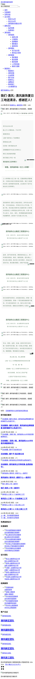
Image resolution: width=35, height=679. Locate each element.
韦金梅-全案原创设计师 (12, 579)
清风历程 (11, 73)
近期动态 (25, 411)
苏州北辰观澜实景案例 (11, 541)
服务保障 (15, 62)
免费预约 (11, 30)
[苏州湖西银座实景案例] (12, 530)
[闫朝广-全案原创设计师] (12, 568)
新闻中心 (11, 80)
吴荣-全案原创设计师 (11, 565)
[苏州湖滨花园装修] (11, 596)
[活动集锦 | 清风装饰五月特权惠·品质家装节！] (16, 460)
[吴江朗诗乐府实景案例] (12, 535)
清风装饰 (7, 32)
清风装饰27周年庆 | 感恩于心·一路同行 (16, 477)
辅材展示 (15, 44)
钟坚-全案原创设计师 (11, 574)
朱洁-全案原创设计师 (11, 561)
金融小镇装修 (8, 594)
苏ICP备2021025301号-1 (13, 664)
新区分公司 (12, 19)
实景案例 (7, 12)
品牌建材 (15, 41)
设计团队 (7, 17)
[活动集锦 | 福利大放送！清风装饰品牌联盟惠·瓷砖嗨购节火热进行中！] (17, 421)
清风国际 (11, 48)
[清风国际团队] (6, 625)
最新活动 (7, 26)
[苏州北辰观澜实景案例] (12, 539)
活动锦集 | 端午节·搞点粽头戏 (12, 454)
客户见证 (11, 77)
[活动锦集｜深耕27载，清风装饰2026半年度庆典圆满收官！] (17, 436)
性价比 (14, 411)
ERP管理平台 (12, 86)
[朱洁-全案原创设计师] (12, 559)
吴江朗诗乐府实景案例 (11, 537)
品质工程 (15, 37)
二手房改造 (15, 64)
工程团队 (15, 39)
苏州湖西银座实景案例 (11, 532)
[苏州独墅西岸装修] (11, 601)
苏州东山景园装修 (10, 607)
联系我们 (11, 84)
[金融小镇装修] (9, 592)
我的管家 (15, 57)
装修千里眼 (15, 66)
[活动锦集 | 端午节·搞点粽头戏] (11, 449)
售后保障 (15, 59)
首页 (5, 10)
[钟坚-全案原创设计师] (12, 572)
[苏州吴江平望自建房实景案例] (14, 544)
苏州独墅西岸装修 (10, 603)
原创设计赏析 (16, 53)
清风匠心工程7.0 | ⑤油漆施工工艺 (14, 499)
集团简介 (7, 68)
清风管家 (11, 55)
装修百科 (15, 46)
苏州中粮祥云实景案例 (11, 550)
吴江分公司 (12, 21)
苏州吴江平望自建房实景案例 (14, 546)
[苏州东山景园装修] (11, 605)
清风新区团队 (7, 620)
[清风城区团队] (6, 634)
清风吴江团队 (7, 657)
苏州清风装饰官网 (7, 2)
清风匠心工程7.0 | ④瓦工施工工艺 (14, 509)
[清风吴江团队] (6, 653)
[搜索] (19, 6)
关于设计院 (15, 50)
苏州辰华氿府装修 (10, 518)
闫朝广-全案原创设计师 (12, 570)
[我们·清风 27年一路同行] (9, 484)
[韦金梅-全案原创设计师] (12, 577)
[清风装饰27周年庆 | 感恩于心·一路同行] (14, 473)
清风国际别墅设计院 (15, 23)
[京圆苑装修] (8, 587)
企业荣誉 (11, 75)
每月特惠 (11, 28)
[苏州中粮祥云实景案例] (12, 548)
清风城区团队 (7, 639)
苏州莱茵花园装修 (10, 515)
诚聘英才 (11, 82)
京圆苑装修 (8, 589)
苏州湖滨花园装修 (10, 598)
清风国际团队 (7, 630)
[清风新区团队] (6, 616)
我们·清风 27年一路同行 (10, 488)
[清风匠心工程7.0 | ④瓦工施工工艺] (13, 505)
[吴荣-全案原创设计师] (12, 563)
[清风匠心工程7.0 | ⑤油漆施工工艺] (13, 494)
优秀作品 (7, 14)
